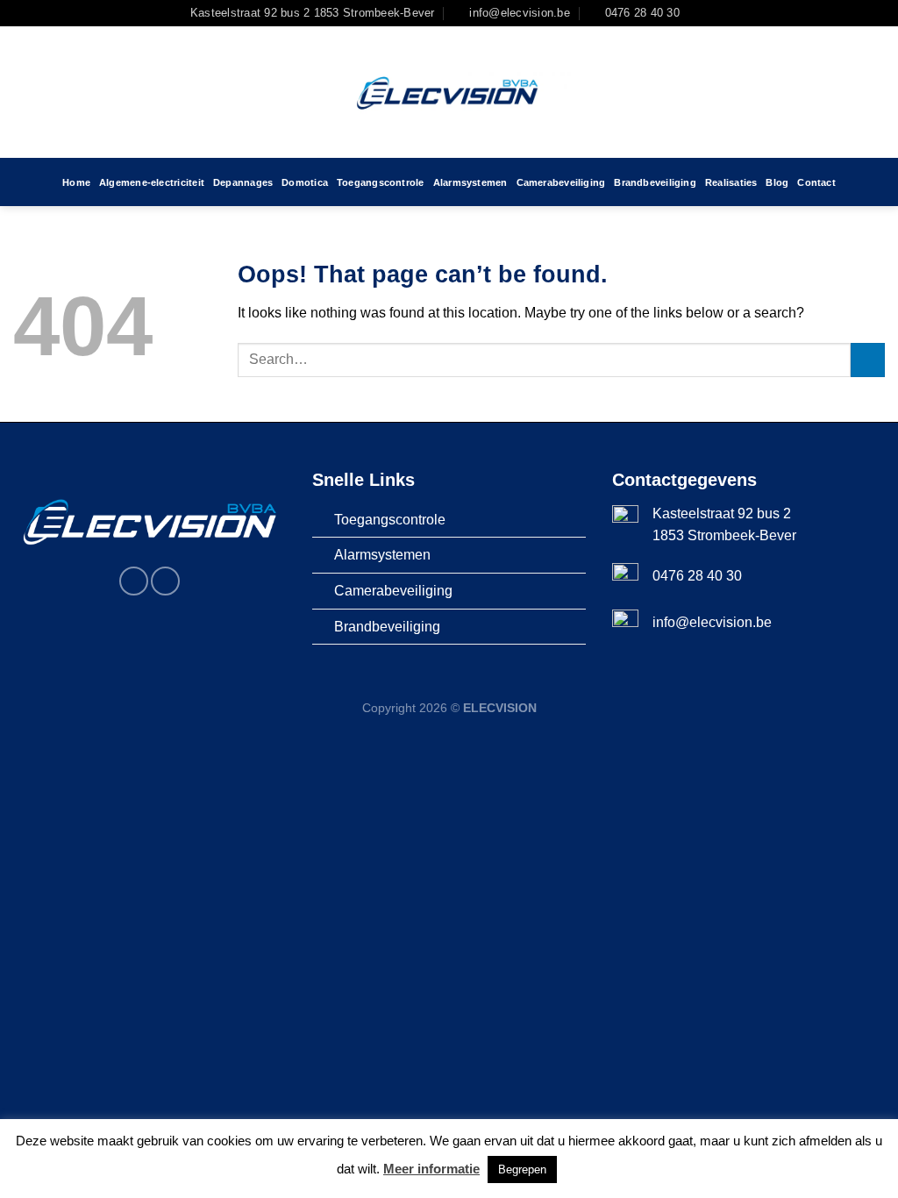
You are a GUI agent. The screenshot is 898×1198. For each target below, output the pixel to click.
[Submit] (868, 360)
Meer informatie (431, 1168)
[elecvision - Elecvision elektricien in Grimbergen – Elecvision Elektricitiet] (449, 92)
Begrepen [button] (522, 1169)
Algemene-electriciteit (151, 182)
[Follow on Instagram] (714, 13)
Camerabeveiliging (561, 182)
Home (76, 182)
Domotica (305, 182)
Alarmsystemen (470, 182)
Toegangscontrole (380, 182)
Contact (816, 182)
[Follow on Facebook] (698, 13)
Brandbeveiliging (655, 182)
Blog (777, 182)
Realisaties (731, 182)
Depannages (243, 182)
